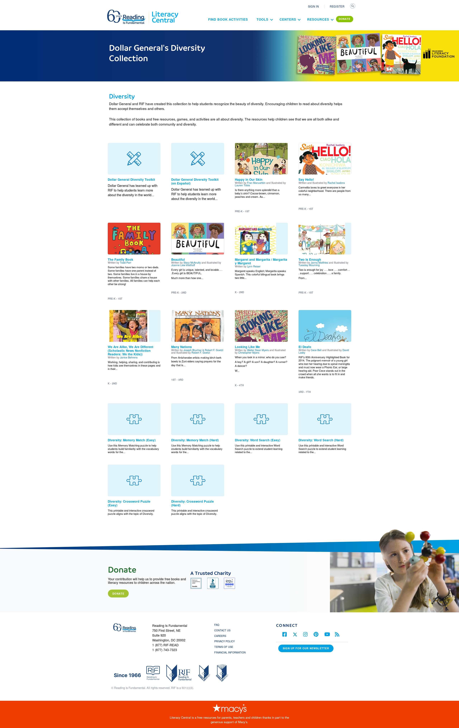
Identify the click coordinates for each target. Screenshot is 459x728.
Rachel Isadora (336, 183)
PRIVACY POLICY (224, 641)
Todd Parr (125, 262)
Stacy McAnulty (192, 262)
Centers (288, 19)
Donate (118, 593)
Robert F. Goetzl (200, 352)
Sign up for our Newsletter (306, 648)
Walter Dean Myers (258, 350)
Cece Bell (316, 350)
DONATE (345, 19)
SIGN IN (313, 6)
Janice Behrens (129, 357)
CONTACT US (223, 630)
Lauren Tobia (242, 185)
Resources (318, 19)
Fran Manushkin (256, 183)
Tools (263, 19)
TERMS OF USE (225, 647)
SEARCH (352, 6)
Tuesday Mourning (309, 265)
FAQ (216, 625)
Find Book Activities (228, 19)
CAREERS (220, 636)
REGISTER (337, 6)
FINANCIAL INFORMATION (230, 652)
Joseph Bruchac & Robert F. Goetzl (203, 350)
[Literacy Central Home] (165, 11)
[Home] (129, 11)
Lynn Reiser (254, 266)
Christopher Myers (248, 352)
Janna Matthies (319, 262)
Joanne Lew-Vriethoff (183, 265)
